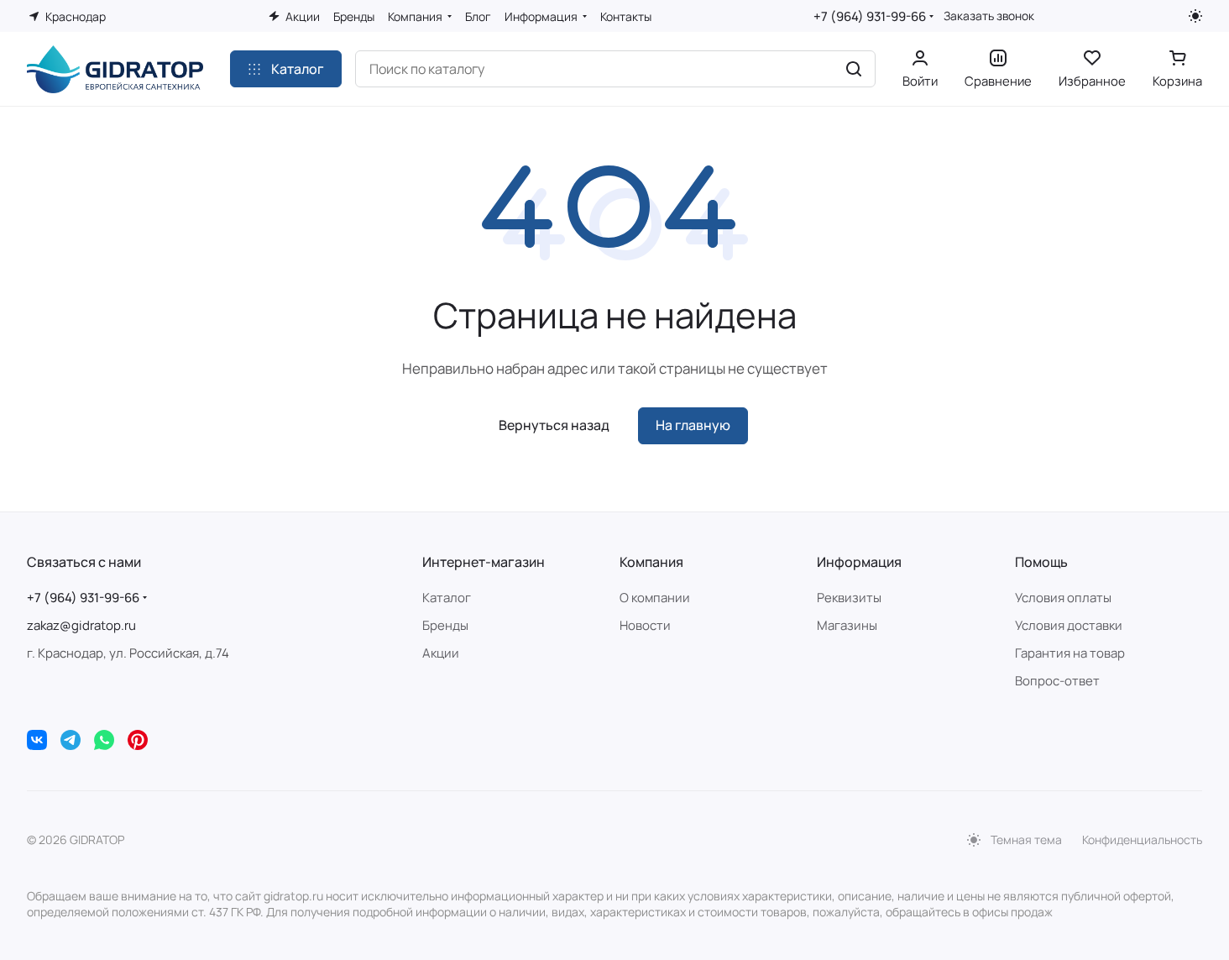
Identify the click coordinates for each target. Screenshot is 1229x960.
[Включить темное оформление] (1195, 16)
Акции (440, 653)
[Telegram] (70, 740)
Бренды (445, 625)
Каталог (446, 597)
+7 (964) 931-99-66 (869, 16)
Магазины (847, 625)
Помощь (1041, 562)
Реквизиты (849, 597)
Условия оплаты (1063, 597)
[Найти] (854, 69)
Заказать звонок (989, 16)
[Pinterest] (138, 740)
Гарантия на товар (1070, 653)
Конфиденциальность (1142, 839)
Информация (859, 562)
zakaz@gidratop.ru (81, 625)
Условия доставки (1068, 625)
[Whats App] (104, 740)
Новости (645, 625)
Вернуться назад (554, 425)
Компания (651, 562)
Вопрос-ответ (1057, 681)
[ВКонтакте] (37, 740)
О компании (655, 597)
